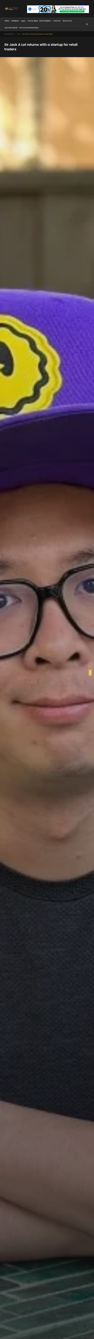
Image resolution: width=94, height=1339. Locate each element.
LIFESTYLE (57, 21)
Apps (23, 21)
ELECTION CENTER (11, 28)
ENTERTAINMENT (45, 21)
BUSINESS (15, 21)
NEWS (7, 21)
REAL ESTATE (67, 21)
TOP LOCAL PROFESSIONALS (29, 28)
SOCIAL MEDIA (33, 21)
